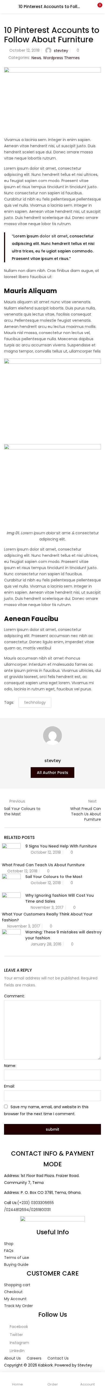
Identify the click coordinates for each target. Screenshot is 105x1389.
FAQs (8, 1250)
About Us (12, 1358)
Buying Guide (16, 1264)
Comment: (14, 996)
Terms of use (16, 1257)
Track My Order (18, 1305)
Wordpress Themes (61, 57)
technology (35, 702)
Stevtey (85, 1365)
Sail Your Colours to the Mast (53, 876)
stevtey (61, 50)
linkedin (16, 1350)
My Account (15, 1298)
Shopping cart (17, 1285)
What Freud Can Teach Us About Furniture (43, 865)
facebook (18, 1326)
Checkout (13, 1292)
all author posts (52, 772)
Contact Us (58, 1358)
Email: (9, 1086)
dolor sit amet (54, 236)
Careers (34, 1358)
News (36, 57)
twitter (16, 1334)
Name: (10, 1065)
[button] (97, 6)
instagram (19, 1342)
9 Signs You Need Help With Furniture (61, 846)
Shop (8, 1243)
